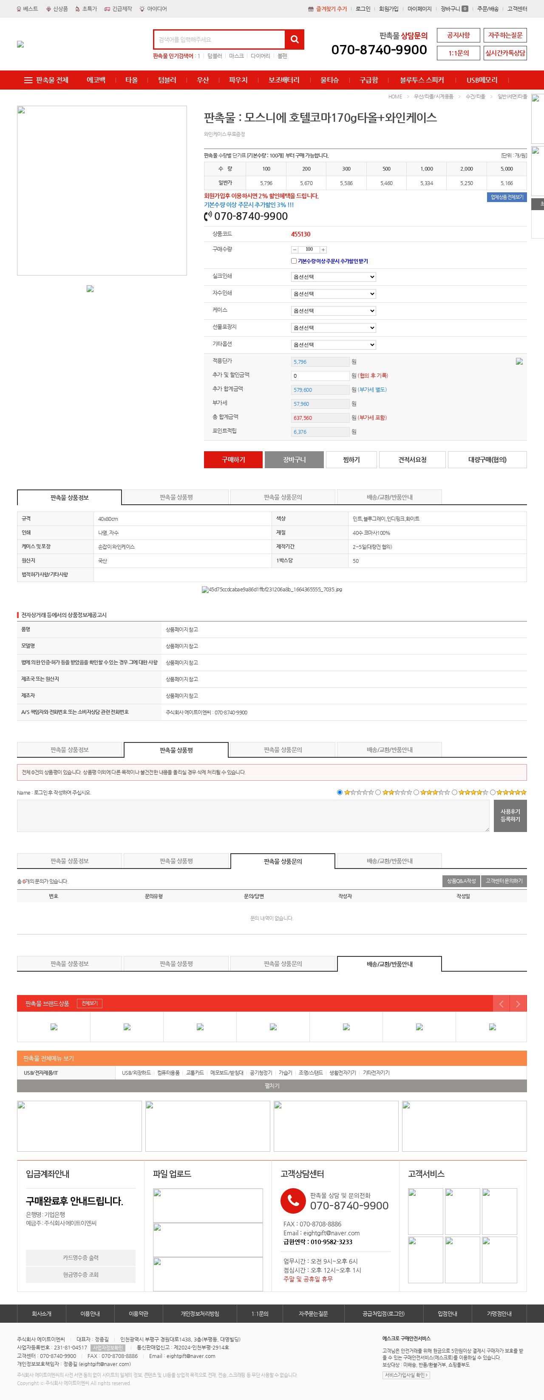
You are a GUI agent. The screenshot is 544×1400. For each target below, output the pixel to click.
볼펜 (282, 56)
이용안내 (90, 1313)
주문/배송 (488, 9)
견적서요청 (412, 459)
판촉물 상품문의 (283, 497)
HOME (395, 96)
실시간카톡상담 (505, 52)
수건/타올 (475, 96)
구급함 (369, 80)
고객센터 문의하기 (504, 881)
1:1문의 (458, 52)
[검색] (294, 39)
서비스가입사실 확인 (405, 1375)
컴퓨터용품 (168, 1073)
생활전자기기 (342, 1073)
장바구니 (454, 9)
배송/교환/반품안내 (389, 497)
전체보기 (90, 1003)
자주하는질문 (505, 35)
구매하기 (233, 459)
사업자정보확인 (108, 1348)
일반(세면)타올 (512, 96)
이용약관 (138, 1313)
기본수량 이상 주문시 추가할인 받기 (333, 261)
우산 (203, 80)
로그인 (363, 9)
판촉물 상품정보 (69, 497)
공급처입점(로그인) (384, 1313)
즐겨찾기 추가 (331, 9)
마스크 (236, 56)
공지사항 (458, 35)
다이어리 (260, 56)
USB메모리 (482, 80)
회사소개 (41, 1313)
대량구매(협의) (487, 459)
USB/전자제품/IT (41, 1073)
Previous (501, 1003)
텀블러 (214, 56)
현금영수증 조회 (80, 1274)
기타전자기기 (376, 1073)
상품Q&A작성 (461, 881)
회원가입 (389, 9)
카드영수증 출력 (80, 1257)
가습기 (285, 1073)
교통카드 (195, 1073)
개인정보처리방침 (200, 1313)
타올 (131, 80)
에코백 (96, 80)
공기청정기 (261, 1073)
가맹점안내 (499, 1313)
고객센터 (517, 9)
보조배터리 (284, 80)
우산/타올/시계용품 (433, 96)
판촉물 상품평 (176, 497)
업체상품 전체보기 (507, 197)
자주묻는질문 (313, 1313)
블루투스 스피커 (422, 80)
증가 (323, 249)
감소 (294, 249)
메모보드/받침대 (226, 1073)
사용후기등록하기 (510, 815)
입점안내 (447, 1313)
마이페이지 (420, 9)
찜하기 (351, 459)
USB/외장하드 (136, 1073)
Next (518, 1003)
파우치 (238, 80)
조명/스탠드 (311, 1073)
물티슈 (329, 80)
